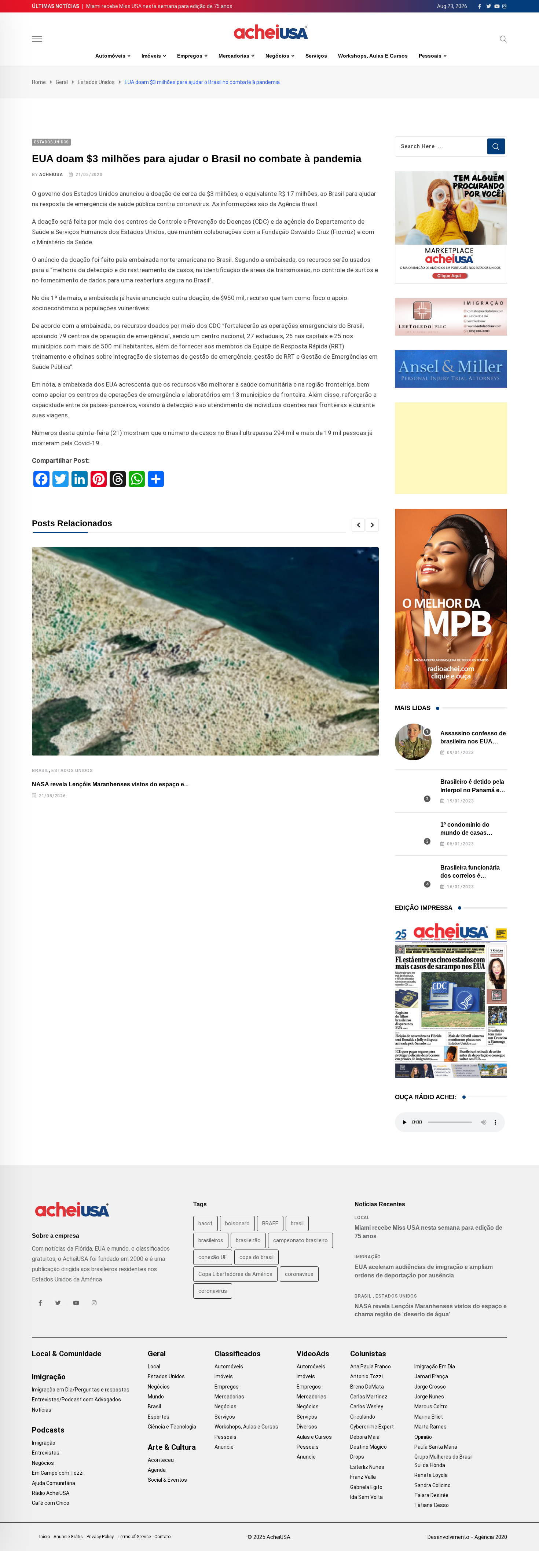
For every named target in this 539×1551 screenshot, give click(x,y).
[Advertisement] (451, 448)
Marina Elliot (428, 1417)
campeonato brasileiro (300, 1240)
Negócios (277, 56)
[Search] (503, 38)
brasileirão (248, 1240)
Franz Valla (363, 1477)
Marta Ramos (430, 1427)
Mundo (156, 1397)
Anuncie (224, 1447)
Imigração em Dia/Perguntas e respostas (80, 1390)
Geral (62, 82)
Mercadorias (234, 56)
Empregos (189, 56)
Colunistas (368, 1353)
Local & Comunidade (66, 1353)
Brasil (40, 770)
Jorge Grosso (430, 1387)
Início (44, 1536)
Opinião (423, 1437)
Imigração (368, 1256)
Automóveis (110, 56)
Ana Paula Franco (370, 1366)
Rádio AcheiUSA (50, 1493)
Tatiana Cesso (431, 1505)
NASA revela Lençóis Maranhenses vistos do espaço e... (110, 784)
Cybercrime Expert (372, 1427)
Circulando (362, 1417)
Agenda (157, 1470)
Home (39, 82)
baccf (205, 1223)
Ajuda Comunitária (53, 1483)
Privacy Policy (100, 1536)
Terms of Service (134, 1536)
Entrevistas (45, 1453)
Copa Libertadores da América (235, 1274)
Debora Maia (365, 1437)
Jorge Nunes (429, 1397)
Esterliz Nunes (367, 1467)
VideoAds (313, 1353)
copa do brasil (256, 1257)
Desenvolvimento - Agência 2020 (467, 1537)
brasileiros (210, 1240)
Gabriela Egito (366, 1487)
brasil (297, 1223)
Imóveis (151, 56)
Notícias (41, 1410)
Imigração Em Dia (434, 1366)
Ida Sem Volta (366, 1497)
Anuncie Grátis (68, 1536)
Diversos (307, 1427)
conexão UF (212, 1257)
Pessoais (430, 56)
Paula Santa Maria (435, 1447)
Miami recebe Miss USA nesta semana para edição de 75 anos (159, 6)
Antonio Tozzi (366, 1376)
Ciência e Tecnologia (172, 1427)
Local (362, 1217)
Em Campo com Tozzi (58, 1473)
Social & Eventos (167, 1480)
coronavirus (299, 1274)
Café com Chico (50, 1503)
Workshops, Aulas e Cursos (373, 56)
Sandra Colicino (432, 1485)
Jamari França (431, 1376)
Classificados (237, 1353)
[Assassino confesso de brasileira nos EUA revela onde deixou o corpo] (413, 742)
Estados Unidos (96, 82)
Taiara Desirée (431, 1495)
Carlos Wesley (366, 1406)
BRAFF (270, 1223)
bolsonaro (237, 1223)
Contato (162, 1536)
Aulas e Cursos (314, 1437)
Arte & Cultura (172, 1447)
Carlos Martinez (369, 1397)
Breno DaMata (367, 1387)
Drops (357, 1457)
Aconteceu (161, 1460)
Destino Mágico (368, 1447)
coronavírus (212, 1291)
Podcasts (48, 1430)
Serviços (316, 56)
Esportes (158, 1417)
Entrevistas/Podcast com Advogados (76, 1399)
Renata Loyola (431, 1475)
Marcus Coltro (431, 1406)
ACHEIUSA (51, 174)
